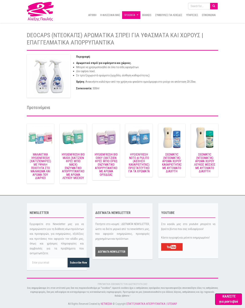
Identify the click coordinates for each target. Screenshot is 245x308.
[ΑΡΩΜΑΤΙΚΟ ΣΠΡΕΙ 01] (49, 76)
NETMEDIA (106, 303)
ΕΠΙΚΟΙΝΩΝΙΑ (209, 15)
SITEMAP (172, 303)
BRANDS (146, 15)
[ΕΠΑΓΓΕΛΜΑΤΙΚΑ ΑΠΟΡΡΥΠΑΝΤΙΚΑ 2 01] (73, 137)
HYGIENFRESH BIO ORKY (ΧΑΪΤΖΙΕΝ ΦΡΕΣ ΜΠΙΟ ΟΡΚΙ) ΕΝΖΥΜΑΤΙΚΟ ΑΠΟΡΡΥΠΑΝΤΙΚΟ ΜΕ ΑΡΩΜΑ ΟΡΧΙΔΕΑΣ (106, 165)
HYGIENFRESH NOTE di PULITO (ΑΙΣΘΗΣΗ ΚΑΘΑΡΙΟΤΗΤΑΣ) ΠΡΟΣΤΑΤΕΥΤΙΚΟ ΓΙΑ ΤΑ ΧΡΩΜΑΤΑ (139, 163)
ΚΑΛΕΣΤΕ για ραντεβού (228, 298)
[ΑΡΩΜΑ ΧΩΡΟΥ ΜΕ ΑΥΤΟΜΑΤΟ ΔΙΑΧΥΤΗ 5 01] (172, 137)
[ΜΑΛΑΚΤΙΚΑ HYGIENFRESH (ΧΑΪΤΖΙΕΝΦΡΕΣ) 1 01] (40, 137)
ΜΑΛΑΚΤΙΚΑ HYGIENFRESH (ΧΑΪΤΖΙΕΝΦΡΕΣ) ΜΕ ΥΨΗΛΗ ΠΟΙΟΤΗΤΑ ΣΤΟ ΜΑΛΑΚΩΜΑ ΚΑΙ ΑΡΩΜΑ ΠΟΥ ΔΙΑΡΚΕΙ (40, 166)
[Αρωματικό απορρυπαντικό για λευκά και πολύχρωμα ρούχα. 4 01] (139, 137)
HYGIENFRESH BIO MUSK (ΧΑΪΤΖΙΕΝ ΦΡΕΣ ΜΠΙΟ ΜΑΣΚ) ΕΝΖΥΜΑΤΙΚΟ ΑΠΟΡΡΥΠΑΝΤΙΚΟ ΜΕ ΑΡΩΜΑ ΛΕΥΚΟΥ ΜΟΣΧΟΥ (73, 166)
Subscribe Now (78, 262)
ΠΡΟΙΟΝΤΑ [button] (131, 16)
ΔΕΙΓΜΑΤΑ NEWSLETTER (111, 251)
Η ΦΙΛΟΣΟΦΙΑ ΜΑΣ (110, 15)
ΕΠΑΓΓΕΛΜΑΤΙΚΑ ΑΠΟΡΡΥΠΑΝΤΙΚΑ (145, 303)
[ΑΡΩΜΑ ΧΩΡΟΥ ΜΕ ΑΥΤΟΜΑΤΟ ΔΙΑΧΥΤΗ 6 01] (204, 137)
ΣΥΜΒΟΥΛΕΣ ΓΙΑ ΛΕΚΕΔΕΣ (168, 15)
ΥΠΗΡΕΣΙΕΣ (192, 15)
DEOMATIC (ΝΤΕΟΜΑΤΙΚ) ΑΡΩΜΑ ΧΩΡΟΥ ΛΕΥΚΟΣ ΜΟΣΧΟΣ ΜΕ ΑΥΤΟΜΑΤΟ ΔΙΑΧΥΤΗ (204, 163)
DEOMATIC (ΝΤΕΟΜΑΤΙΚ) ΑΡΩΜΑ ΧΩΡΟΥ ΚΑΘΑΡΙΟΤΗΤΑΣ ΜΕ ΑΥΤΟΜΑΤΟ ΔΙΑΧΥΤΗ (172, 163)
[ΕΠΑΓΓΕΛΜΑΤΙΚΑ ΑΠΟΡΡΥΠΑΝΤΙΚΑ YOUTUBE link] (172, 246)
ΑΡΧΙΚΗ (92, 15)
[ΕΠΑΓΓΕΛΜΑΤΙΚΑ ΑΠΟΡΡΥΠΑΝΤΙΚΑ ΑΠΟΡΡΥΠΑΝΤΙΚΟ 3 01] (106, 137)
